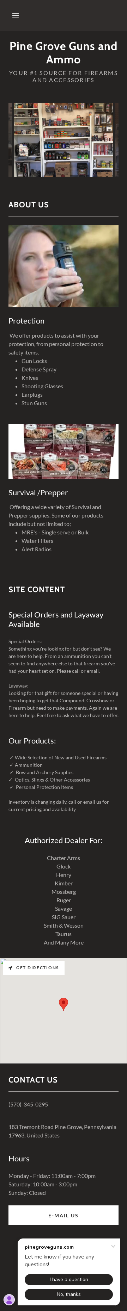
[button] (15, 15)
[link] (63, 53)
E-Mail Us (63, 1215)
